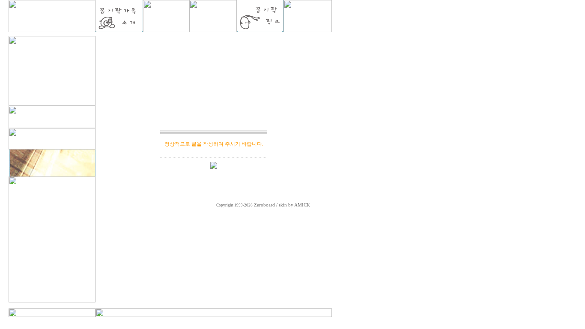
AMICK (302, 205)
